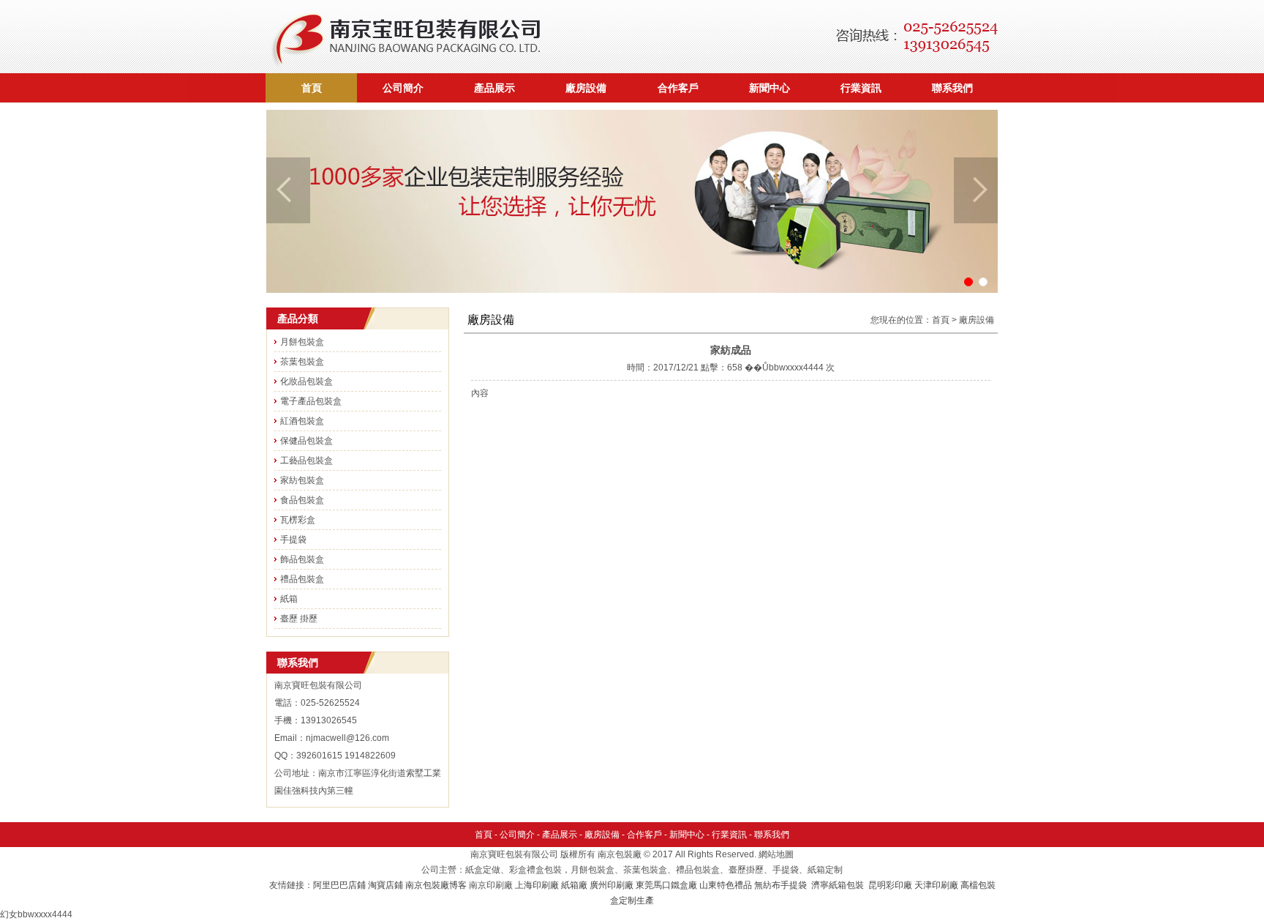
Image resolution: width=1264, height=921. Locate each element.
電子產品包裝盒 (311, 401)
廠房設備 (585, 88)
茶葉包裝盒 (302, 362)
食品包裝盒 (302, 500)
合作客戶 (678, 88)
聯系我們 (952, 88)
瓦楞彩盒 (297, 520)
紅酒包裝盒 (302, 421)
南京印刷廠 (491, 885)
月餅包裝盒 (302, 342)
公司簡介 (403, 88)
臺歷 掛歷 (298, 619)
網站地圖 (776, 854)
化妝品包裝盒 (306, 381)
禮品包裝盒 (302, 579)
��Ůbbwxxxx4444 (784, 367)
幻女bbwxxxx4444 (36, 914)
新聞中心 (769, 88)
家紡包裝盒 (302, 480)
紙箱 (289, 599)
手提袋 (293, 539)
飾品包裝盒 (302, 559)
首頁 (311, 88)
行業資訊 (860, 88)
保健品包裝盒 (306, 441)
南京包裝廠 (620, 854)
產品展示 (494, 88)
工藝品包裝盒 (306, 460)
